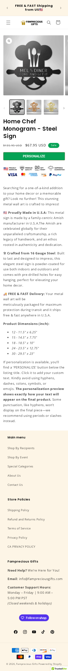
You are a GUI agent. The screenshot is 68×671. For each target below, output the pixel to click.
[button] (8, 22)
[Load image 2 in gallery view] (34, 107)
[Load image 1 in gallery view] (17, 107)
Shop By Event (18, 457)
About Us (14, 476)
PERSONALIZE (34, 156)
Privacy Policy (17, 538)
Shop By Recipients (21, 448)
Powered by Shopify (50, 664)
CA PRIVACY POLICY (21, 547)
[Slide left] (4, 108)
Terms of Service (19, 528)
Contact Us (15, 485)
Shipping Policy (18, 510)
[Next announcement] (61, 8)
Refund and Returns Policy (26, 519)
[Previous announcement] (7, 8)
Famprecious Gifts (27, 664)
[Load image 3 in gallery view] (51, 107)
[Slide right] (64, 108)
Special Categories (20, 466)
